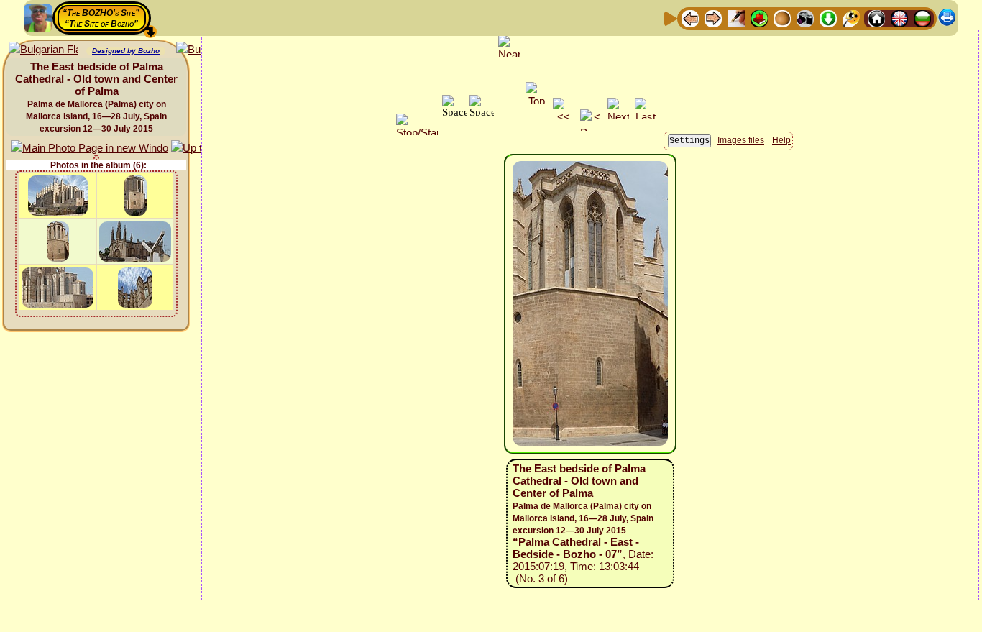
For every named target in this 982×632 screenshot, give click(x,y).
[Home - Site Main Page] (876, 18)
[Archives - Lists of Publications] (736, 18)
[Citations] (759, 18)
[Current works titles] (782, 18)
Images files (740, 140)
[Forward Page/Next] (713, 18)
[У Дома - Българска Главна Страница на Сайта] (922, 18)
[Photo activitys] (805, 18)
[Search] (851, 18)
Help (781, 140)
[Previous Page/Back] (690, 18)
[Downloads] (828, 18)
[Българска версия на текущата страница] (43, 50)
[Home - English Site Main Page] (899, 18)
